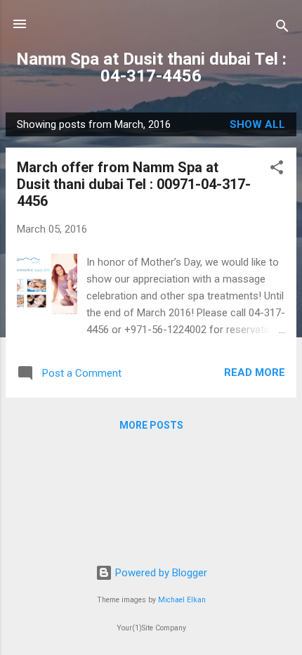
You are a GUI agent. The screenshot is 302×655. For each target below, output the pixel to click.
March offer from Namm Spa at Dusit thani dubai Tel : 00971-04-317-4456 (134, 184)
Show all (257, 124)
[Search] (282, 28)
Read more (254, 372)
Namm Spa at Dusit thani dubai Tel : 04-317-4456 (151, 67)
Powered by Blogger (159, 572)
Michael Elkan (182, 599)
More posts (151, 425)
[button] (276, 170)
